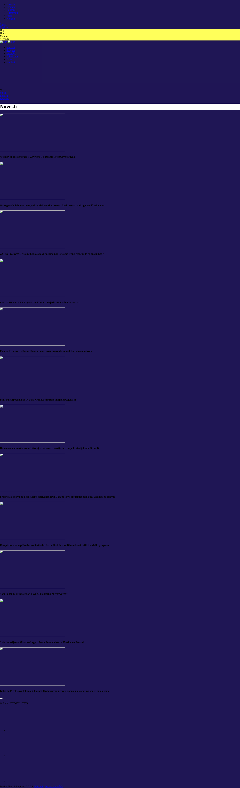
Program (11, 7)
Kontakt (11, 18)
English (4, 27)
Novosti (11, 4)
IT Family (39, 786)
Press (9, 15)
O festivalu (12, 12)
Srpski (3, 24)
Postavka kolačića (54, 786)
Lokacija (11, 9)
